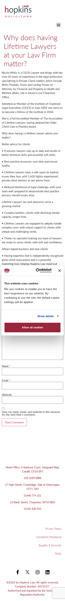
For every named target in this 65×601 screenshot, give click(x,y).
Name (6, 366)
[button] (58, 25)
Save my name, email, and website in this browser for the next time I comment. (31, 413)
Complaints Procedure (48, 537)
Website (7, 394)
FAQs (58, 553)
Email (6, 380)
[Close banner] (59, 270)
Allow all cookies (32, 327)
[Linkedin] (47, 572)
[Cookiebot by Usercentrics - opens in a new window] (38, 270)
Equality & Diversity (50, 545)
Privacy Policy (53, 528)
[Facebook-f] (17, 572)
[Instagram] (37, 572)
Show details (45, 316)
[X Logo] (27, 572)
